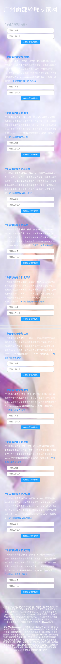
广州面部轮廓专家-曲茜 (16, 225)
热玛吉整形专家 (43, 642)
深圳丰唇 (20, 635)
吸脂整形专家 (9, 642)
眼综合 (14, 629)
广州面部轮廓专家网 (30, 9)
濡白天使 (30, 635)
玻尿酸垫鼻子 (17, 632)
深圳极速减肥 (9, 637)
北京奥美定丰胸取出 (13, 640)
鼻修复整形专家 (16, 647)
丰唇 (13, 635)
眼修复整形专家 (32, 647)
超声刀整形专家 (41, 645)
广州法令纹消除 (35, 637)
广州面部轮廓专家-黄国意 (17, 550)
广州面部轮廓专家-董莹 (16, 390)
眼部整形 (46, 632)
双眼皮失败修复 (37, 629)
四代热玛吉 (41, 627)
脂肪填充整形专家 (25, 645)
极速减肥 (53, 635)
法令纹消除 (21, 637)
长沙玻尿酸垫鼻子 (32, 632)
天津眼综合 (24, 629)
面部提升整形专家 (31, 640)
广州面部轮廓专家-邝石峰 (17, 494)
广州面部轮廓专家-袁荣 (16, 442)
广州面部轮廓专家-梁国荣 (17, 277)
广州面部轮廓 (29, 627)
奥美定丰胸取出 (50, 637)
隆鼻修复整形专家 (48, 640)
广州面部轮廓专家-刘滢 (16, 113)
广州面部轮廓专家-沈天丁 (17, 333)
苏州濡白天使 (41, 635)
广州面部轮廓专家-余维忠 (17, 57)
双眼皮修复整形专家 (26, 642)
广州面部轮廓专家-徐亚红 (17, 169)
